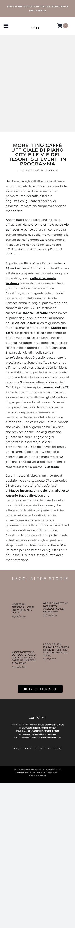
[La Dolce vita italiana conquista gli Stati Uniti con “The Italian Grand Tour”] (56, 635)
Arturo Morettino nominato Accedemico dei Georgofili (55, 607)
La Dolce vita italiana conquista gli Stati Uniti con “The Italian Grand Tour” (56, 650)
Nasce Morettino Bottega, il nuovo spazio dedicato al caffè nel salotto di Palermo (24, 658)
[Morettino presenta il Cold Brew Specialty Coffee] (25, 591)
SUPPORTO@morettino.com (50, 725)
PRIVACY (40, 772)
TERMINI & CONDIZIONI (25, 772)
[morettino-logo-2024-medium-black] (36, 23)
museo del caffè (27, 196)
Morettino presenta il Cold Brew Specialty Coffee (23, 608)
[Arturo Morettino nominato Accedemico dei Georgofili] (56, 591)
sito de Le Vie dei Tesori (48, 447)
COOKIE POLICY (52, 772)
